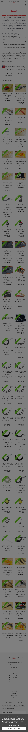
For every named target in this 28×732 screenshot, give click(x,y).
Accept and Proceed (14, 728)
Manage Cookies (14, 726)
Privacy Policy (14, 722)
